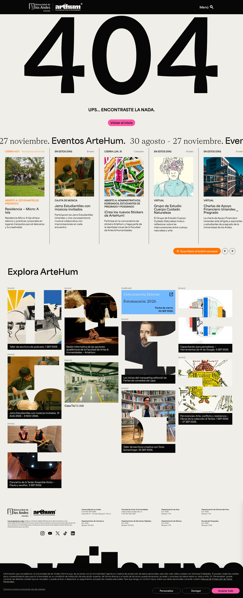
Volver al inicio (121, 123)
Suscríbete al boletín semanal (198, 251)
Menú (204, 7)
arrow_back (225, 251)
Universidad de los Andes (16, 521)
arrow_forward (232, 251)
